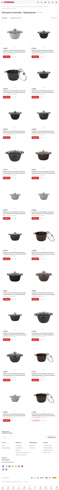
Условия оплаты (47, 445)
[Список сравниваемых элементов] (49, 2)
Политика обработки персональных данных (12, 481)
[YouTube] (9, 466)
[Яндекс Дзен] (19, 466)
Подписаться (51, 437)
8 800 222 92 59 (6, 460)
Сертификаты (19, 448)
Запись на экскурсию (21, 455)
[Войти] (45, 2)
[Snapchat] (3, 469)
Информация (33, 442)
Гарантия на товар (48, 450)
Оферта (26, 481)
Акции (3, 445)
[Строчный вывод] (54, 18)
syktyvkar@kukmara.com (8, 462)
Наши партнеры (6, 448)
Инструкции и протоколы (22, 452)
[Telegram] (6, 466)
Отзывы (18, 450)
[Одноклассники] (12, 466)
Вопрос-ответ (47, 452)
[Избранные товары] (52, 2)
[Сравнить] (15, 56)
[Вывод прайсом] (56, 18)
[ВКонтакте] (3, 466)
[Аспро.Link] (6, 469)
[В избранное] (12, 56)
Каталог (4, 442)
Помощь (45, 442)
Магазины (32, 448)
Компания (18, 442)
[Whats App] (15, 466)
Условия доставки (48, 448)
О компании (19, 445)
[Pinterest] (22, 466)
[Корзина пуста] (56, 2)
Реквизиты (32, 445)
